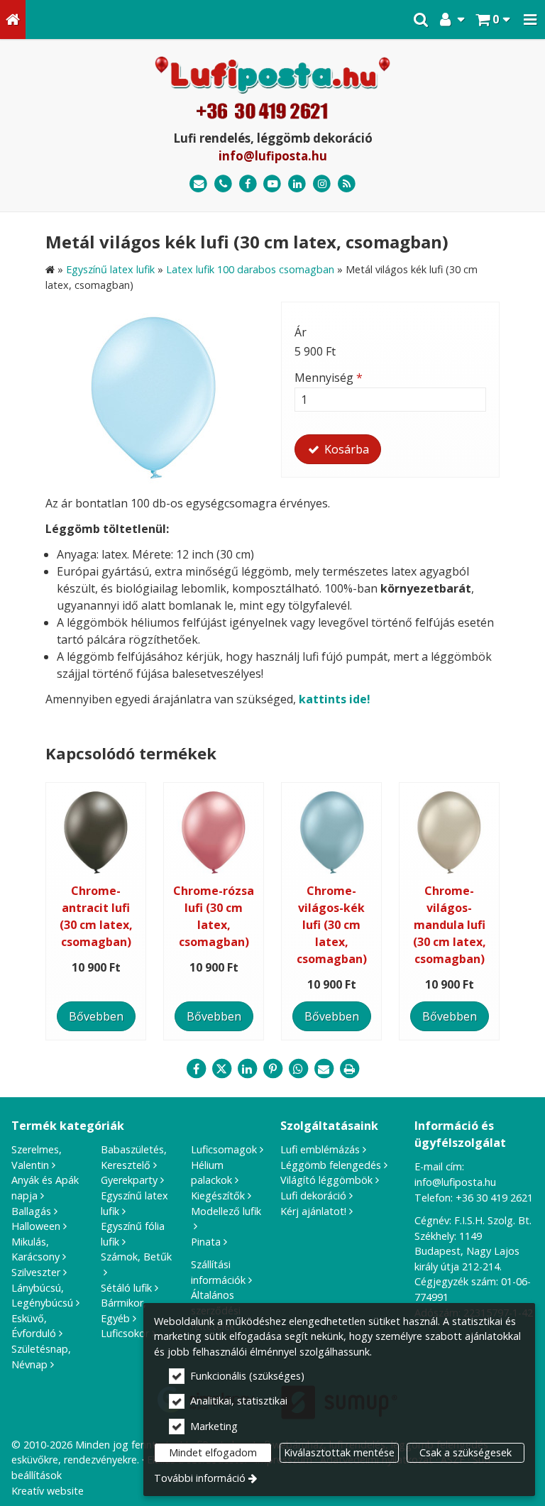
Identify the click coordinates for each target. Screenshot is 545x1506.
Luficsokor (125, 1333)
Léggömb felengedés (330, 1165)
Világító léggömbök (326, 1180)
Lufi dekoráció (313, 1195)
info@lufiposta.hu (273, 156)
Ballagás (31, 1211)
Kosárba (345, 449)
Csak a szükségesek (465, 1452)
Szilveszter (35, 1272)
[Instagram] (322, 184)
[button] (530, 19)
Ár (300, 332)
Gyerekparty (129, 1180)
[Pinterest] (272, 1068)
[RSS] (346, 184)
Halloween (35, 1226)
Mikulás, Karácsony (35, 1249)
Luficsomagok (224, 1149)
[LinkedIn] (297, 184)
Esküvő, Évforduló (33, 1326)
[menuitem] (13, 19)
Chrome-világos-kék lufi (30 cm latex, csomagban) (332, 925)
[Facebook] (248, 184)
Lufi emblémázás (320, 1149)
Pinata (206, 1241)
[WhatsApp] (298, 1068)
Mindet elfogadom (213, 1452)
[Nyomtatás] (349, 1068)
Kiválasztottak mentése (339, 1452)
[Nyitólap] (13, 19)
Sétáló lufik (126, 1288)
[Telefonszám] (223, 184)
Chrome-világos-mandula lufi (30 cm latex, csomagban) (449, 925)
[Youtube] (273, 184)
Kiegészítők (218, 1195)
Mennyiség (328, 377)
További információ (200, 1478)
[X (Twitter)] (221, 1068)
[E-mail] (198, 184)
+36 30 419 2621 (494, 1197)
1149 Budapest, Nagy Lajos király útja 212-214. (466, 1251)
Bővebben (96, 1016)
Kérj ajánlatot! (313, 1211)
